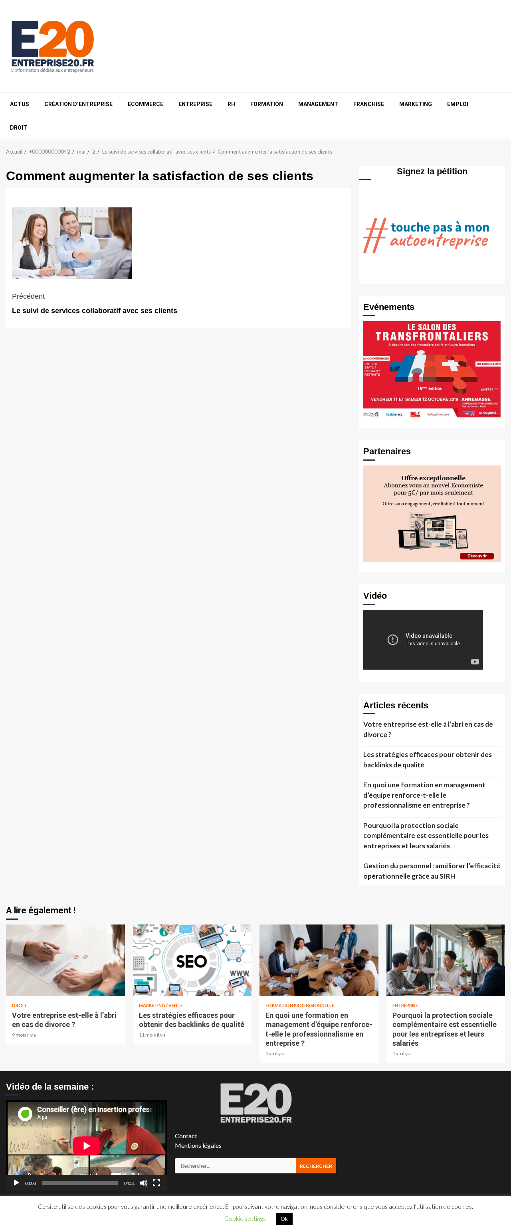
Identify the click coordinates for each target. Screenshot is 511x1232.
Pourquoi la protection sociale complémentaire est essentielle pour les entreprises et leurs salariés (426, 835)
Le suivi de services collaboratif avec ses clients (94, 303)
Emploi (457, 104)
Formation (266, 104)
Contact (186, 1135)
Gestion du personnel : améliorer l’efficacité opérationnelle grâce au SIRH (431, 870)
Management (318, 104)
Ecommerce (145, 104)
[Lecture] (16, 1183)
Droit (18, 127)
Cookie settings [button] (245, 1218)
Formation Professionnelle (299, 1005)
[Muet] (144, 1183)
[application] (86, 1145)
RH (231, 104)
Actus (19, 104)
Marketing (415, 104)
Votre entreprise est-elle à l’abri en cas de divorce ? (428, 729)
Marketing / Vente (161, 1005)
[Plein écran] (156, 1183)
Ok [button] (284, 1219)
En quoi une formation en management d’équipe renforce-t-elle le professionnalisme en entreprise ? (424, 795)
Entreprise (195, 104)
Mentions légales (198, 1145)
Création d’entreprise (78, 104)
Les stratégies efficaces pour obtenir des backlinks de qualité (427, 759)
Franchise (368, 104)
